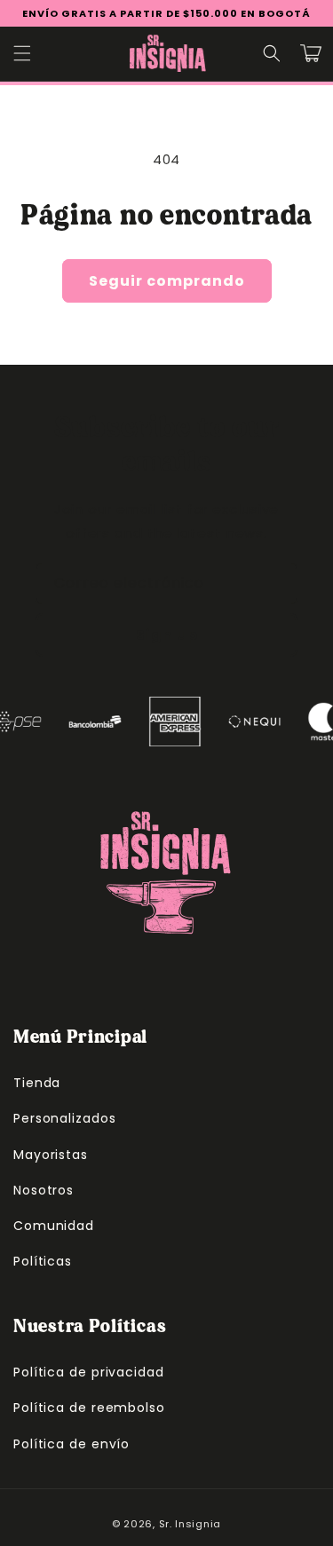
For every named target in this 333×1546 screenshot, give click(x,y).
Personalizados (64, 1118)
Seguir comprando (167, 281)
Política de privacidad (88, 1372)
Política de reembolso (89, 1407)
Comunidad (53, 1225)
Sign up (167, 635)
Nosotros (43, 1190)
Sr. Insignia (190, 1524)
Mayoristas (50, 1154)
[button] (22, 53)
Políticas (42, 1261)
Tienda (36, 1083)
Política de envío (71, 1444)
